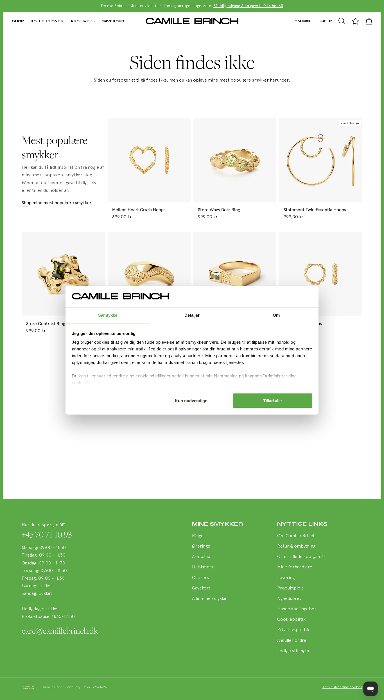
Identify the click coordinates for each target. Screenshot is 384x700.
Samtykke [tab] (108, 314)
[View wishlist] (355, 21)
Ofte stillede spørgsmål (301, 557)
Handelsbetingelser (296, 609)
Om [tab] (276, 314)
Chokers (200, 578)
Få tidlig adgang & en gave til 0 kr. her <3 (248, 6)
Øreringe (201, 546)
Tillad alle (272, 400)
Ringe (198, 536)
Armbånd (201, 557)
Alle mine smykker (210, 599)
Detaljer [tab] (192, 314)
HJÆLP (324, 21)
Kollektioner (47, 21)
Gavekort (113, 21)
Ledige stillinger (293, 651)
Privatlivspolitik (293, 630)
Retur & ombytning (296, 546)
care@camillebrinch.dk (60, 630)
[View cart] (368, 21)
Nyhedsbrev (289, 599)
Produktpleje (290, 588)
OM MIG (302, 21)
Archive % (82, 21)
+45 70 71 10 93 (47, 534)
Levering (286, 578)
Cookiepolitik (291, 620)
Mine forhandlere (294, 567)
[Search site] (341, 21)
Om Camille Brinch (296, 536)
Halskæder (203, 567)
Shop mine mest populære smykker (56, 203)
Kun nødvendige (191, 400)
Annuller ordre (291, 641)
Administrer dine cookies (342, 687)
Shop (18, 21)
